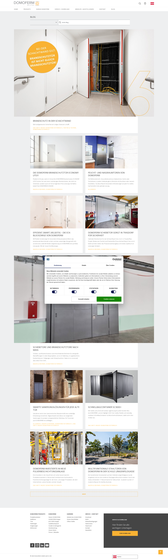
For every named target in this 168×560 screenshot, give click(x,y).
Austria (119, 556)
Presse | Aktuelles (54, 532)
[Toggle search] (139, 3)
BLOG (113, 9)
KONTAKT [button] (102, 9)
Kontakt (87, 528)
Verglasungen (34, 526)
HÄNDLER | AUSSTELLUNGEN (84, 9)
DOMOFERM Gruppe (54, 519)
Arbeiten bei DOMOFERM (74, 517)
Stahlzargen (33, 523)
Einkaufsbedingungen (91, 521)
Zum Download (125, 533)
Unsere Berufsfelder (72, 519)
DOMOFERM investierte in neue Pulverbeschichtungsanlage (49, 470)
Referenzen (33, 528)
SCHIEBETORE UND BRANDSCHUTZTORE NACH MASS (55, 348)
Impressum (88, 526)
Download (88, 517)
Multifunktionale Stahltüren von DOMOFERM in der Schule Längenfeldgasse (111, 470)
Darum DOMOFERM (54, 517)
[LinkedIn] (42, 545)
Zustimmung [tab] (58, 265)
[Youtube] (47, 545)
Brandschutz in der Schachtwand (52, 120)
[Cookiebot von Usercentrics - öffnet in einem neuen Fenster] (113, 259)
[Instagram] (37, 545)
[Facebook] (32, 545)
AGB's (87, 519)
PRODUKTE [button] (27, 9)
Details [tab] (84, 265)
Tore (31, 521)
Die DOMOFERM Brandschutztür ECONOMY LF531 (56, 174)
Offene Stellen (71, 521)
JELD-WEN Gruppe (54, 521)
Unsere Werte (52, 530)
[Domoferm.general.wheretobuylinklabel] (145, 3)
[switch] (74, 291)
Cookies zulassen (109, 299)
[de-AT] (152, 3)
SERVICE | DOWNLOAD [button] (62, 9)
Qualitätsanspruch (54, 523)
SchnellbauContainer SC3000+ (104, 407)
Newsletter (88, 530)
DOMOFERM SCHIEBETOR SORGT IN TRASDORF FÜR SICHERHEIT (111, 234)
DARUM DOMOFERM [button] (42, 9)
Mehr (84, 494)
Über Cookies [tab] (110, 265)
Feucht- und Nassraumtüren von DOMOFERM (106, 174)
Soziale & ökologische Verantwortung (55, 527)
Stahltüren (33, 519)
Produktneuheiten (35, 517)
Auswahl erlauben (83, 299)
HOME (16, 9)
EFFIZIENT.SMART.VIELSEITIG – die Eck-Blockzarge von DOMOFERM (52, 234)
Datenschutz (88, 523)
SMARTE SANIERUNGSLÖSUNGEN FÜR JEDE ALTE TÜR (56, 408)
